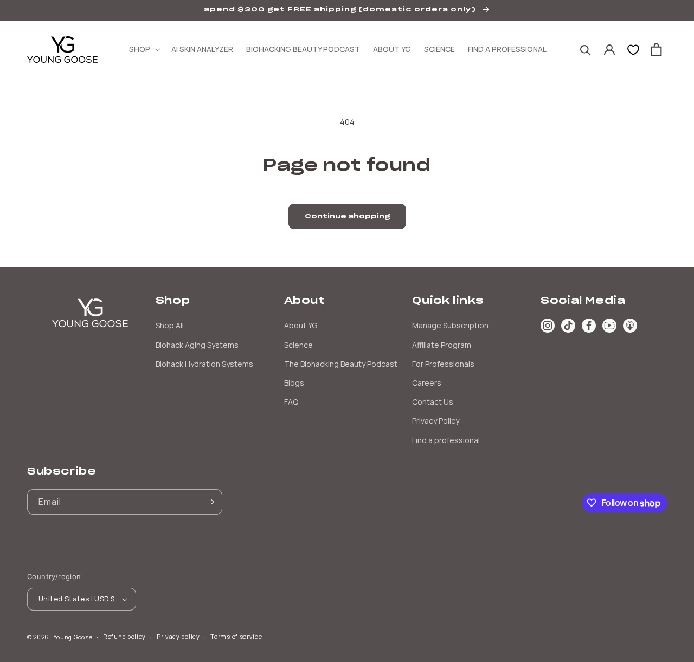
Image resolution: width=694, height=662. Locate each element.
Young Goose (73, 637)
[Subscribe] (210, 502)
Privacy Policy (435, 421)
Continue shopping (347, 216)
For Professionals (443, 364)
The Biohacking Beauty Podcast (340, 364)
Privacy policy (178, 636)
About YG (300, 325)
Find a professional (446, 440)
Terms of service (236, 636)
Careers (426, 383)
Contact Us (432, 402)
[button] (144, 49)
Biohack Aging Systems (197, 345)
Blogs (294, 383)
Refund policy (124, 636)
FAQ (291, 402)
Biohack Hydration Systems (204, 364)
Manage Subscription (450, 325)
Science (298, 345)
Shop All (170, 325)
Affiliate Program (441, 345)
